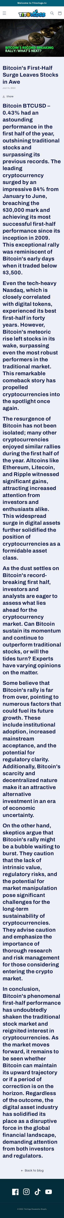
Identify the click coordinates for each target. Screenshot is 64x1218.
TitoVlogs (27, 1209)
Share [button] (10, 96)
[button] (4, 13)
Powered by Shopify (39, 1209)
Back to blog (34, 1170)
